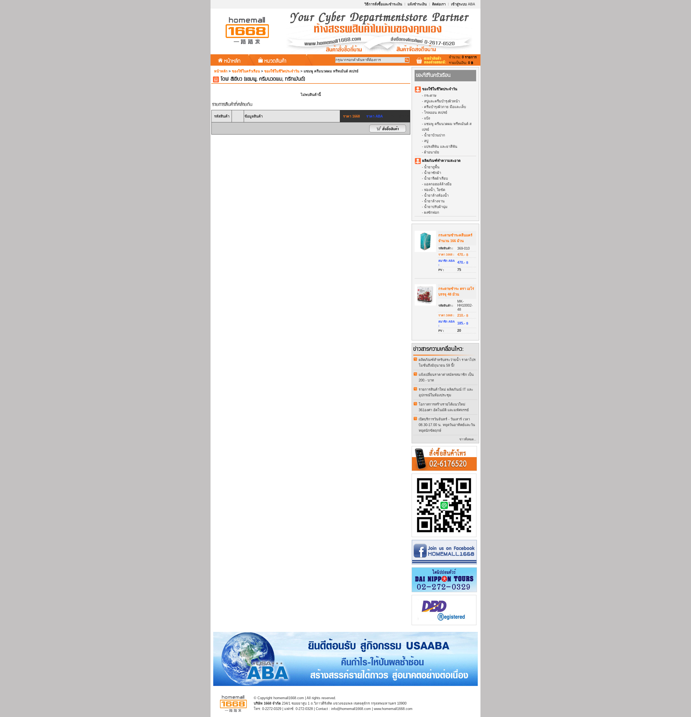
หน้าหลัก (232, 60)
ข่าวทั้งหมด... (467, 439)
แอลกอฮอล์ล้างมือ (438, 184)
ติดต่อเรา (439, 4)
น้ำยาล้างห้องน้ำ (436, 195)
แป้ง (427, 118)
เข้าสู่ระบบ (463, 4)
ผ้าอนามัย (431, 152)
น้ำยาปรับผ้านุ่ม (436, 207)
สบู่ (426, 141)
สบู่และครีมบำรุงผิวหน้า (442, 101)
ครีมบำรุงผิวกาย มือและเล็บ (445, 107)
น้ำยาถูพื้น (431, 167)
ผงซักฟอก (431, 212)
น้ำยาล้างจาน (434, 201)
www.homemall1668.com (393, 709)
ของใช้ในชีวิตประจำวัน (281, 71)
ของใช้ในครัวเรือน (246, 71)
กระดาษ (430, 95)
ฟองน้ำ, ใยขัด (434, 190)
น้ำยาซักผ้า (432, 173)
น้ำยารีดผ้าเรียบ (436, 178)
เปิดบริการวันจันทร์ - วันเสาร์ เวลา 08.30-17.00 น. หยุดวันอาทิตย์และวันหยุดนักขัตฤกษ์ (447, 425)
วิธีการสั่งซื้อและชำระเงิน (383, 4)
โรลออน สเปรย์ (435, 112)
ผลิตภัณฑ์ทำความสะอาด (441, 161)
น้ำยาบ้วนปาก (434, 135)
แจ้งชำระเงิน (417, 4)
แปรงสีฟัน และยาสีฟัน (440, 147)
